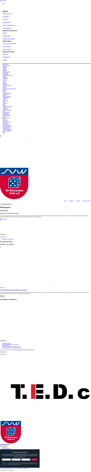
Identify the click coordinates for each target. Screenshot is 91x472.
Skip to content (3, 0)
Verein (3, 3)
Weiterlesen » (2, 295)
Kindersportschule (86, 200)
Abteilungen (4, 64)
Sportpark (4, 89)
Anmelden (34, 459)
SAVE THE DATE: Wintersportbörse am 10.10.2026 (13, 290)
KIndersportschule (6, 117)
